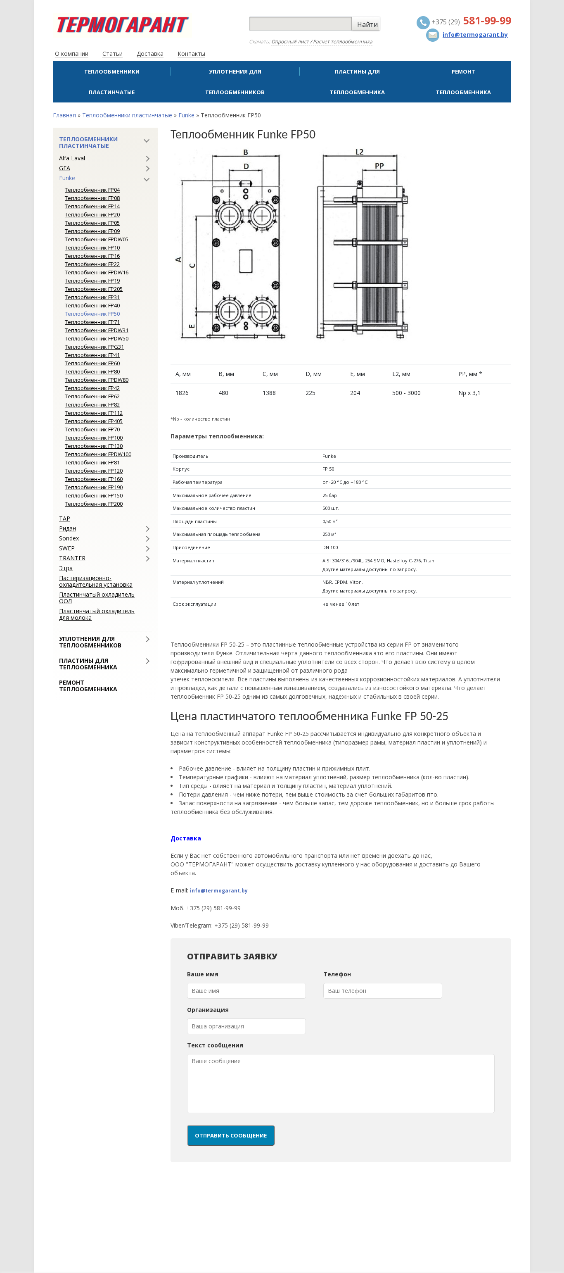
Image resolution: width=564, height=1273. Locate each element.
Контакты (191, 53)
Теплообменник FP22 (92, 264)
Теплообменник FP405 (94, 421)
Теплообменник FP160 (94, 479)
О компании (71, 53)
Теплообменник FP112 (94, 412)
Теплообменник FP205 (94, 289)
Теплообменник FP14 (92, 206)
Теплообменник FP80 (92, 371)
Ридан (67, 528)
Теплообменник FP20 (92, 214)
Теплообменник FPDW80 (96, 379)
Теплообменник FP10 (92, 247)
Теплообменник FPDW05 (96, 239)
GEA (64, 168)
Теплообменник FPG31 (94, 346)
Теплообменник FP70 (92, 429)
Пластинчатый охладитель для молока (97, 614)
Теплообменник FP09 (92, 231)
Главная (64, 115)
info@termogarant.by (219, 890)
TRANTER (72, 558)
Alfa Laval (72, 158)
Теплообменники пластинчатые (112, 82)
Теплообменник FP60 (92, 363)
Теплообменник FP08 (92, 198)
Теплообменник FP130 (94, 446)
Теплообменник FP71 (92, 322)
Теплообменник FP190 (94, 487)
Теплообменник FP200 (94, 503)
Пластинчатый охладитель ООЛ (97, 597)
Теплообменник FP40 (92, 305)
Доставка (150, 53)
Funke (186, 115)
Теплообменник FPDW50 (96, 338)
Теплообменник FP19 (92, 280)
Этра (66, 568)
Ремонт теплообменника (463, 82)
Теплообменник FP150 (94, 495)
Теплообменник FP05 (92, 222)
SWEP (67, 548)
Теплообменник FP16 (92, 255)
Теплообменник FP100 (94, 437)
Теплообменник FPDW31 (96, 330)
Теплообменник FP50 (92, 313)
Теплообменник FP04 (92, 189)
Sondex (69, 538)
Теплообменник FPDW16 (96, 272)
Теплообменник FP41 (92, 355)
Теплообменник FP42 (92, 388)
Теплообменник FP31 (92, 297)
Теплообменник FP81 (92, 462)
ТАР (64, 518)
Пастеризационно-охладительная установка (96, 581)
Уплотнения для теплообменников (235, 82)
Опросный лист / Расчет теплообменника (321, 41)
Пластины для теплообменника (357, 82)
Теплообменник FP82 (92, 404)
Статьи (112, 53)
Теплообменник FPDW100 (98, 454)
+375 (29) (470, 21)
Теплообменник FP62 (92, 396)
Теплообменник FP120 (94, 470)
